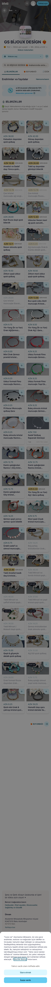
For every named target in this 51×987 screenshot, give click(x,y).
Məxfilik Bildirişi (20, 959)
